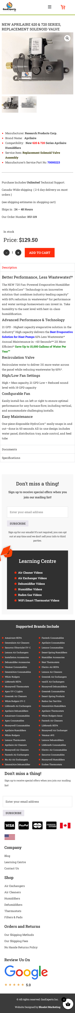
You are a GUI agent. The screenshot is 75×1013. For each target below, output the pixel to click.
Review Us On (17, 959)
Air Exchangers (14, 886)
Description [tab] (9, 267)
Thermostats (12, 911)
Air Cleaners (12, 892)
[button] (49, 7)
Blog (7, 856)
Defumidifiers (13, 904)
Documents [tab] (9, 449)
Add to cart (39, 253)
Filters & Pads (13, 917)
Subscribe (18, 523)
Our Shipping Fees (16, 941)
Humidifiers (12, 898)
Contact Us (11, 868)
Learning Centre (15, 862)
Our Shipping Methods (19, 934)
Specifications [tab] (11, 458)
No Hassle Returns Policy (21, 947)
